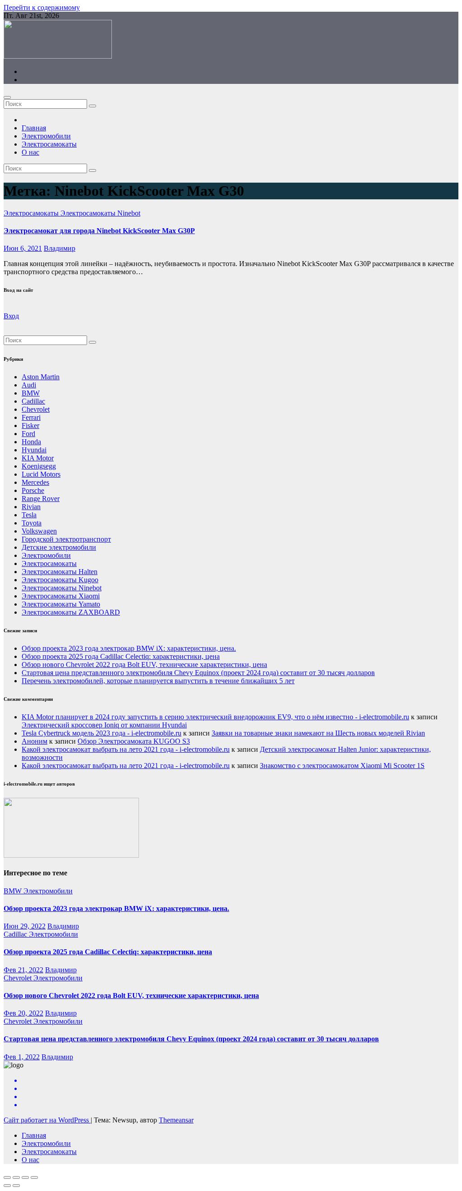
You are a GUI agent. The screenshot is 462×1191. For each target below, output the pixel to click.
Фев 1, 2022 (22, 1057)
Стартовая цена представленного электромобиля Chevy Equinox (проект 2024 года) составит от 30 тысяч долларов (198, 672)
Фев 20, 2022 (23, 1013)
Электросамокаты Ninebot (100, 213)
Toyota (32, 523)
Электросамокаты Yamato (61, 604)
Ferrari (31, 417)
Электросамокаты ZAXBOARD (71, 612)
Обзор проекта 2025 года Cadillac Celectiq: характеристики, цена (121, 656)
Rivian (31, 506)
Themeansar (176, 1120)
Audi (29, 385)
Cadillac (33, 401)
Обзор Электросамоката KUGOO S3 (134, 741)
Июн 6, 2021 (23, 248)
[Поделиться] (16, 1177)
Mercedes (35, 482)
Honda (31, 442)
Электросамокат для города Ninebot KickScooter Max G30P (99, 231)
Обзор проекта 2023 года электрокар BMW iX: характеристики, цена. (129, 648)
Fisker (30, 425)
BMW (31, 393)
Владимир (59, 248)
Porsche (33, 490)
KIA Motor (38, 458)
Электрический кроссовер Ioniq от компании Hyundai (104, 725)
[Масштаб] (34, 1177)
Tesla (29, 515)
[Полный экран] (25, 1177)
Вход (11, 316)
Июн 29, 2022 (25, 926)
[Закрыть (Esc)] (7, 1177)
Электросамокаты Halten (59, 571)
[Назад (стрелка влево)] (7, 1185)
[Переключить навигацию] (7, 97)
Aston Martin (41, 377)
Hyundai (34, 450)
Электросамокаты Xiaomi (61, 596)
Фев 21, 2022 (23, 970)
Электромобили (46, 136)
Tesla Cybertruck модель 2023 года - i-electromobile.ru (101, 733)
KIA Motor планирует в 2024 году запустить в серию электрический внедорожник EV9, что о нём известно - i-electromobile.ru (215, 717)
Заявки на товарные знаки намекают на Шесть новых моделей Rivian (318, 733)
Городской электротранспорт (66, 539)
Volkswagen (39, 531)
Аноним (34, 741)
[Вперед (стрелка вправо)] (16, 1185)
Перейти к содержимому (42, 7)
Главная (34, 128)
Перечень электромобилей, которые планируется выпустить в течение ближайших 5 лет (158, 681)
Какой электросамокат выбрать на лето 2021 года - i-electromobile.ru (126, 749)
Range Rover (41, 498)
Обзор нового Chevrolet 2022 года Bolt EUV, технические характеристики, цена (144, 664)
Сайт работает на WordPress (47, 1120)
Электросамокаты (49, 144)
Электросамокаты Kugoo (60, 580)
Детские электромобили (59, 547)
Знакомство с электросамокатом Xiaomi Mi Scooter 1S (342, 765)
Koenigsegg (39, 466)
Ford (28, 433)
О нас (30, 152)
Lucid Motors (41, 474)
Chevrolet (36, 409)
